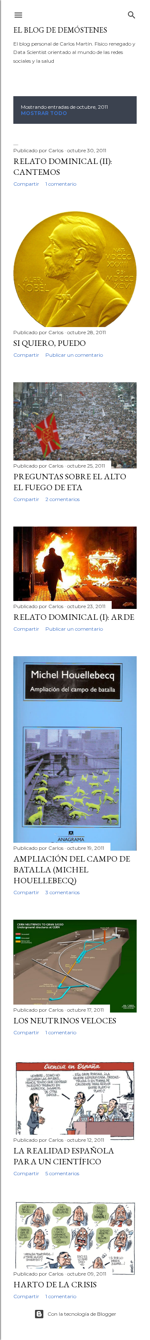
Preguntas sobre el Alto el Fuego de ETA (69, 482)
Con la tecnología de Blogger (82, 1314)
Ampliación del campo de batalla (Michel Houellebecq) (71, 869)
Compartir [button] (26, 184)
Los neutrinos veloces (64, 1020)
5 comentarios (62, 1173)
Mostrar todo (44, 113)
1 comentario (60, 184)
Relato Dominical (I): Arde (73, 616)
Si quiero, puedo (49, 343)
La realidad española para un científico (63, 1156)
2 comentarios (62, 499)
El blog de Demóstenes (60, 30)
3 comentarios (62, 892)
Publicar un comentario (74, 355)
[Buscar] (132, 13)
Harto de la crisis (55, 1284)
